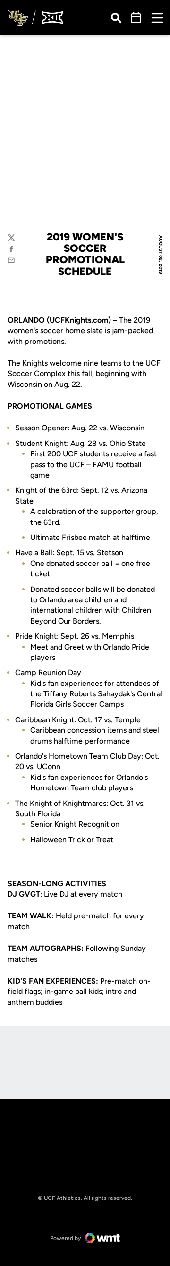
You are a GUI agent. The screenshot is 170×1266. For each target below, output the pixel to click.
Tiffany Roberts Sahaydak (86, 693)
